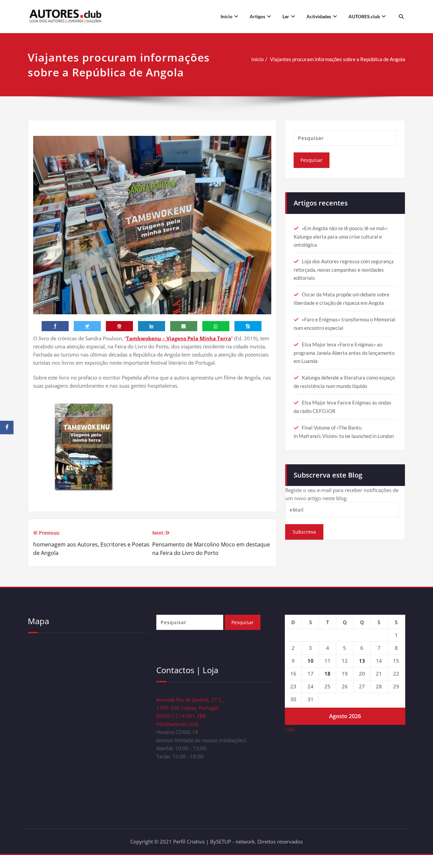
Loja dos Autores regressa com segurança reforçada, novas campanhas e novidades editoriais (344, 269)
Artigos (257, 16)
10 (310, 660)
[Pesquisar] (400, 16)
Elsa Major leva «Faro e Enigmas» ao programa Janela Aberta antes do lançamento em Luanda (344, 352)
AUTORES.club (364, 16)
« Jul (289, 729)
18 (327, 673)
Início (226, 16)
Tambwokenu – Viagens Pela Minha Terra (178, 338)
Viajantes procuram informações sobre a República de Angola (337, 59)
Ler (285, 16)
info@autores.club (177, 723)
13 (362, 660)
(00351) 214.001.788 (181, 715)
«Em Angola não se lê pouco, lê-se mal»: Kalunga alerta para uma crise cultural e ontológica (341, 236)
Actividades (318, 16)
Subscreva (304, 532)
